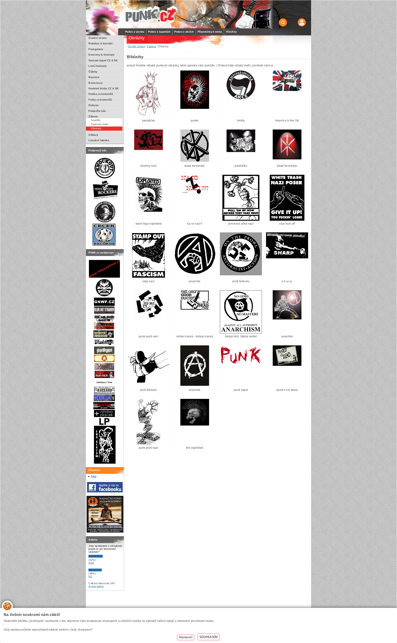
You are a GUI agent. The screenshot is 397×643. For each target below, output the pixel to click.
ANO (91, 562)
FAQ (93, 476)
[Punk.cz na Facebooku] (105, 491)
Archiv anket (95, 586)
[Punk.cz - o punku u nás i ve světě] (150, 15)
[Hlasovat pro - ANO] (102, 556)
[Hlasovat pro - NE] (102, 570)
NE (90, 576)
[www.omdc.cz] (105, 531)
